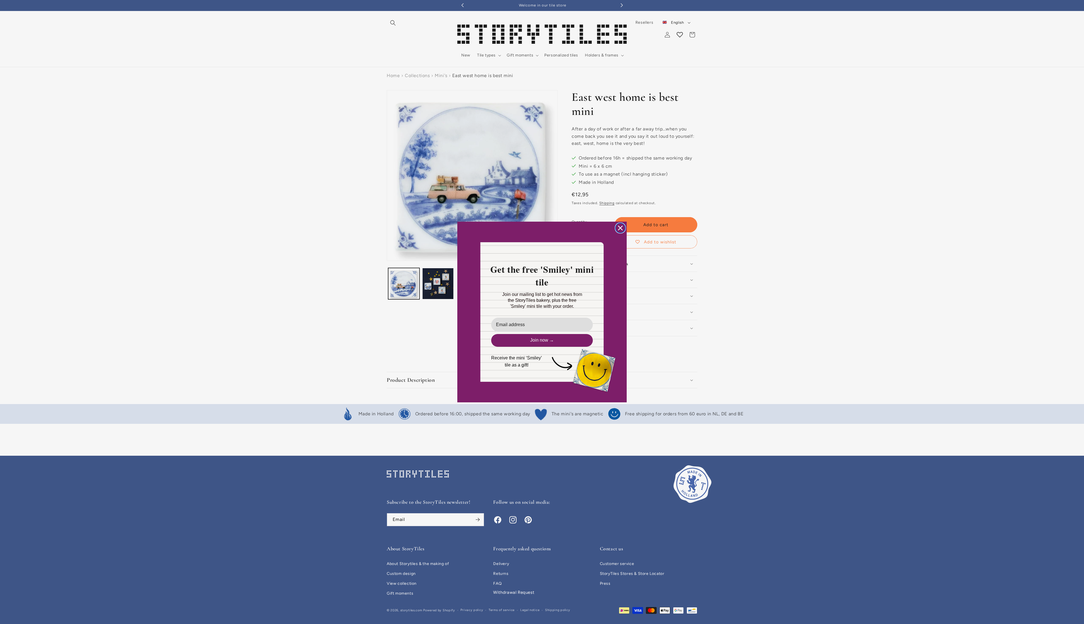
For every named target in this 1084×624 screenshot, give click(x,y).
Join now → (542, 340)
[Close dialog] (620, 228)
